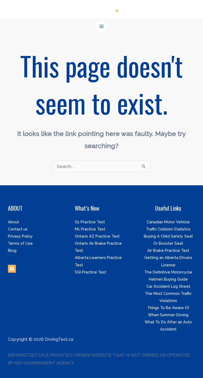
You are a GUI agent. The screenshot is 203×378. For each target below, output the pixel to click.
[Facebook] (12, 269)
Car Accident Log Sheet (168, 286)
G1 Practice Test (90, 222)
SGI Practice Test (90, 272)
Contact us (17, 229)
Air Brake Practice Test (168, 250)
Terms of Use (20, 243)
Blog (12, 250)
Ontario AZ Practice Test (97, 236)
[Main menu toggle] (102, 26)
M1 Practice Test (90, 229)
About (13, 222)
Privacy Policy (20, 236)
